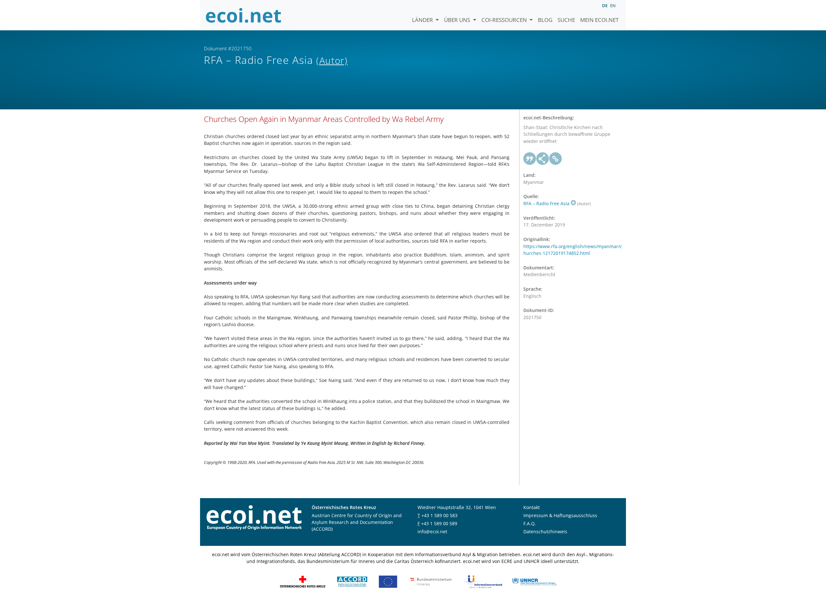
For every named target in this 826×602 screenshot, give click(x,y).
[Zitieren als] (529, 158)
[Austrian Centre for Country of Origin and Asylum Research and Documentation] (352, 581)
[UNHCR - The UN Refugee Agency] (534, 581)
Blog (545, 20)
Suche (566, 20)
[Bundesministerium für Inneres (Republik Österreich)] (430, 581)
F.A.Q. (529, 523)
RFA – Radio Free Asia (546, 203)
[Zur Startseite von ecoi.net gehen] (243, 15)
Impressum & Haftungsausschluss (560, 515)
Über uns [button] (457, 20)
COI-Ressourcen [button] (504, 20)
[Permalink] (555, 158)
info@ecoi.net (432, 531)
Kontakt (531, 507)
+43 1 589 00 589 (439, 523)
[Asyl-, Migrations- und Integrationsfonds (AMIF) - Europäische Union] (388, 581)
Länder (423, 20)
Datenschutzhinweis (545, 531)
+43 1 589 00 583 (439, 515)
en (613, 5)
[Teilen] (542, 158)
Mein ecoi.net (599, 20)
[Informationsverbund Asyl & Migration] (483, 581)
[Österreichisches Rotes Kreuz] (302, 581)
